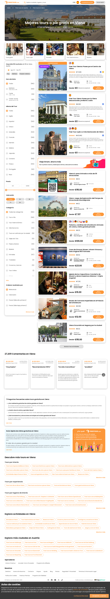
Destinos (8, 571)
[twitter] (59, 580)
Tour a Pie (21, 217)
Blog (51, 571)
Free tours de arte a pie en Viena (42, 470)
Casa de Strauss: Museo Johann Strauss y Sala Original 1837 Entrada (85, 250)
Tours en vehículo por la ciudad (21, 233)
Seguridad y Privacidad (69, 571)
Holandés (21, 132)
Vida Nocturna (21, 228)
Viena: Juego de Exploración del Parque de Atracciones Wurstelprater (86, 199)
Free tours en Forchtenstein (33, 555)
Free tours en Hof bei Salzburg (84, 542)
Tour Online (21, 270)
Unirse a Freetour (10, 563)
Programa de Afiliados (43, 563)
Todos (10, 199)
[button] (14, 51)
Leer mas (9, 423)
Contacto (31, 571)
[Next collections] (104, 49)
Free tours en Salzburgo (13, 542)
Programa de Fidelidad (39, 575)
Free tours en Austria (21, 8)
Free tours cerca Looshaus (65, 501)
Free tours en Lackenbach (94, 551)
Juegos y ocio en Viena (92, 528)
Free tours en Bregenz (47, 542)
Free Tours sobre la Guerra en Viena (63, 474)
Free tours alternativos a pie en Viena (70, 466)
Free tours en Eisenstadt (32, 551)
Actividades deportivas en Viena (16, 474)
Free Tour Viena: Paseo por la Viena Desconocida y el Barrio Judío (83, 100)
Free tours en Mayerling (13, 555)
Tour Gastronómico (21, 223)
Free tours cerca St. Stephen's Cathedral (41, 496)
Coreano (21, 159)
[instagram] (48, 580)
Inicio (8, 8)
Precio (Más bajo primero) (18, 305)
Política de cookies (11, 575)
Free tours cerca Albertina (14, 501)
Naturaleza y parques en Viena (16, 528)
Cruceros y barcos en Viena (66, 519)
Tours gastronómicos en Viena (84, 485)
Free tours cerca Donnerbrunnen (75, 505)
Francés (21, 137)
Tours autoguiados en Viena (39, 474)
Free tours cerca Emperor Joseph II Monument (47, 505)
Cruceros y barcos (21, 265)
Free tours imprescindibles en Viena (17, 466)
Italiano (21, 148)
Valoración (12, 295)
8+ (29, 199)
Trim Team (77, 82)
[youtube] (55, 580)
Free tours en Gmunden (13, 551)
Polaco (21, 164)
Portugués (21, 169)
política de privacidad (80, 590)
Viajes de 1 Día (21, 239)
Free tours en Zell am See (32, 546)
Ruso (21, 174)
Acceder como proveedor (26, 563)
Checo (21, 127)
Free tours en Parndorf (85, 546)
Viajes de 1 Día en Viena (36, 528)
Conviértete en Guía (87, 2)
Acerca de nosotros (19, 571)
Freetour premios (25, 575)
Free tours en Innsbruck (13, 546)
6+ (20, 202)
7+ (10, 202)
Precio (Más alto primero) (17, 300)
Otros (21, 276)
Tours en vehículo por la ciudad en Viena (19, 524)
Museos (21, 249)
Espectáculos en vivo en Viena (68, 524)
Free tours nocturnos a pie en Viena (39, 485)
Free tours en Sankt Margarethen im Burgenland (59, 546)
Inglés (21, 116)
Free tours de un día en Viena (15, 485)
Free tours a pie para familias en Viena (68, 470)
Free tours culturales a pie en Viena (17, 470)
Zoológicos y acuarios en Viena (88, 519)
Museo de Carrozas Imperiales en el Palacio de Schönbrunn (86, 302)
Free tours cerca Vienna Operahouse (69, 496)
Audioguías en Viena (53, 528)
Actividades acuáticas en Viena (45, 524)
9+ (20, 199)
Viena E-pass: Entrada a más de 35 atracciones (83, 175)
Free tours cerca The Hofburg (15, 496)
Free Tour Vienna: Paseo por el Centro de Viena (85, 67)
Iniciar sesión (100, 2)
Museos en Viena (83, 474)
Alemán (21, 143)
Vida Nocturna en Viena (88, 524)
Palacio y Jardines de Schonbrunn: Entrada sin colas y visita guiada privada (86, 226)
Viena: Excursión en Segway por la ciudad (85, 325)
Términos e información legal (87, 571)
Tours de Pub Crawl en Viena (93, 470)
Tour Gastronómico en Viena (30, 519)
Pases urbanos (21, 244)
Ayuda (45, 571)
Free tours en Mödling (50, 551)
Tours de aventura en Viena (72, 528)
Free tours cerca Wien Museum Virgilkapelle (40, 501)
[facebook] (52, 580)
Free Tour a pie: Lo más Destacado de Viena (86, 132)
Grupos (39, 571)
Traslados (21, 260)
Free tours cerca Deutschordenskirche (90, 501)
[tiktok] (62, 580)
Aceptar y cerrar (99, 596)
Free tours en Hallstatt (64, 542)
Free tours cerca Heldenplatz (93, 496)
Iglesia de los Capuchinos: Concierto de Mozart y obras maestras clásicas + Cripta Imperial (86, 276)
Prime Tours (77, 147)
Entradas (21, 254)
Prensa (57, 571)
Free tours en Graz (30, 542)
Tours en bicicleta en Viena (62, 485)
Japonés (21, 153)
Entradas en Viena (12, 519)
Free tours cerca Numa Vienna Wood (17, 505)
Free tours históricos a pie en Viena (43, 466)
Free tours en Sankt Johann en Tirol (72, 551)
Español (21, 121)
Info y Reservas (98, 88)
